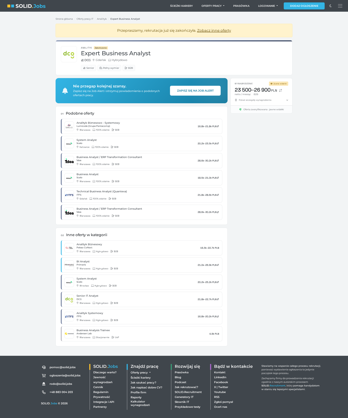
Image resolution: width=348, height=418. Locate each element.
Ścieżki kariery (181, 5)
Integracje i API (103, 402)
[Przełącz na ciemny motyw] (330, 5)
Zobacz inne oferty (214, 30)
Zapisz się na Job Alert (195, 90)
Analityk (102, 18)
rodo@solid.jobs (61, 384)
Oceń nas (220, 407)
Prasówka (241, 5)
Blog (178, 377)
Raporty (136, 397)
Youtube (220, 392)
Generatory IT (184, 397)
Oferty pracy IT (85, 18)
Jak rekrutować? (186, 387)
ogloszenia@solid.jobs (65, 375)
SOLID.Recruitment (188, 392)
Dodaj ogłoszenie (304, 5)
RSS (216, 397)
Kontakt (219, 372)
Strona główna (64, 18)
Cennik (98, 387)
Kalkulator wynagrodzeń (140, 403)
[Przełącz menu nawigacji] (340, 5)
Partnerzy (100, 407)
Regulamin (100, 392)
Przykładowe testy (187, 407)
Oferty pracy (212, 5)
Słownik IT (182, 402)
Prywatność (101, 397)
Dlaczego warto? (105, 372)
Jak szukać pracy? (143, 382)
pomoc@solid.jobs (63, 367)
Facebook (221, 382)
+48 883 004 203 (61, 392)
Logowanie (267, 5)
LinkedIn (220, 377)
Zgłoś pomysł (223, 402)
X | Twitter (221, 387)
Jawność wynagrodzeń (102, 379)
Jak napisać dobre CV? (146, 387)
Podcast (180, 382)
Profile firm (138, 392)
